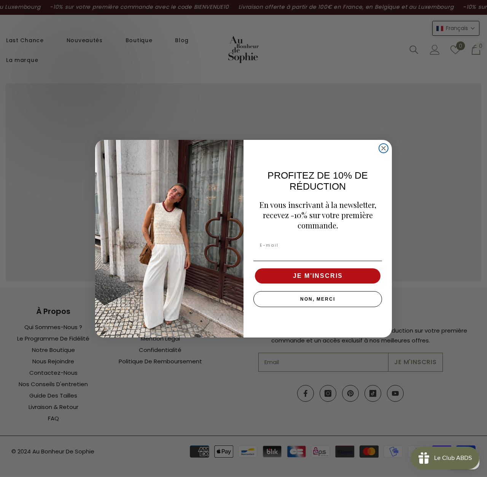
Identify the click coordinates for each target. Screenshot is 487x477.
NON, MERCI (317, 299)
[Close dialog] (383, 148)
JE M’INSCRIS (318, 276)
